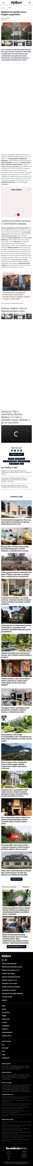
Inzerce (4, 1000)
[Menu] (3, 2)
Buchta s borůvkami (15, 1091)
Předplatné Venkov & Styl (10, 970)
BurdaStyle (24, 1155)
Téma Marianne (7, 1032)
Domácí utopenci (24, 1089)
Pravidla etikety (5, 1065)
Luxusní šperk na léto (6, 1079)
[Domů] (16, 2)
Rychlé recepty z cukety (26, 1091)
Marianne (24, 1151)
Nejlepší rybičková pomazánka (12, 1089)
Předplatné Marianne (9, 963)
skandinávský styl (23, 461)
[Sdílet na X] (15, 451)
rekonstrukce (20, 458)
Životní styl (6, 1012)
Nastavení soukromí (9, 990)
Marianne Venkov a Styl (16, 946)
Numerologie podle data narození (18, 1067)
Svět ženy (5, 1048)
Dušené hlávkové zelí (6, 1085)
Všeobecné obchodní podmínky (12, 993)
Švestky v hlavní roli (16, 1085)
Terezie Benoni (5, 18)
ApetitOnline (6, 1041)
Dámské (24, 1153)
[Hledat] (29, 2)
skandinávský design (10, 461)
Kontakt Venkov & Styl (9, 980)
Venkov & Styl (6, 1036)
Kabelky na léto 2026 (14, 1077)
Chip (3, 1051)
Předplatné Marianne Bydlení (12, 967)
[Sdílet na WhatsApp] (21, 451)
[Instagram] (6, 960)
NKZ (9, 1155)
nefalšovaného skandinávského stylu (11, 166)
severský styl (14, 463)
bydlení (11, 458)
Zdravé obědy (17, 1069)
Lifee (3, 1055)
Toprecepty (6, 1058)
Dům (10, 7)
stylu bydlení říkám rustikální (20, 259)
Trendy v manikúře (6, 1074)
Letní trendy (10, 1069)
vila (22, 463)
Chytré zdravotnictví (22, 1076)
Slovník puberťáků (13, 1065)
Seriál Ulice (14, 1076)
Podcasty (5, 1029)
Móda (4, 1006)
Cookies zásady (7, 997)
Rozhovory (6, 1019)
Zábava (4, 1016)
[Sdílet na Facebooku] (12, 451)
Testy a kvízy (21, 1065)
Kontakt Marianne (8, 973)
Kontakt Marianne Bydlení (11, 977)
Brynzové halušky (6, 1091)
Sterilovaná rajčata (6, 1088)
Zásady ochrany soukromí (11, 987)
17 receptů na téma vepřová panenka (19, 1086)
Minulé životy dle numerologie (17, 1074)
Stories (4, 1022)
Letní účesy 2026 (24, 1077)
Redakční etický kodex (9, 983)
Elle (3, 1045)
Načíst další (16, 879)
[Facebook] (3, 960)
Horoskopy (6, 1026)
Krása (4, 1009)
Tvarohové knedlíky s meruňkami (18, 1088)
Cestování (7, 1067)
